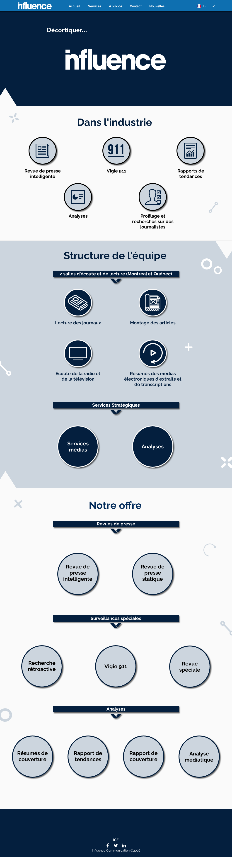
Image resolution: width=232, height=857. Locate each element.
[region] (116, 58)
